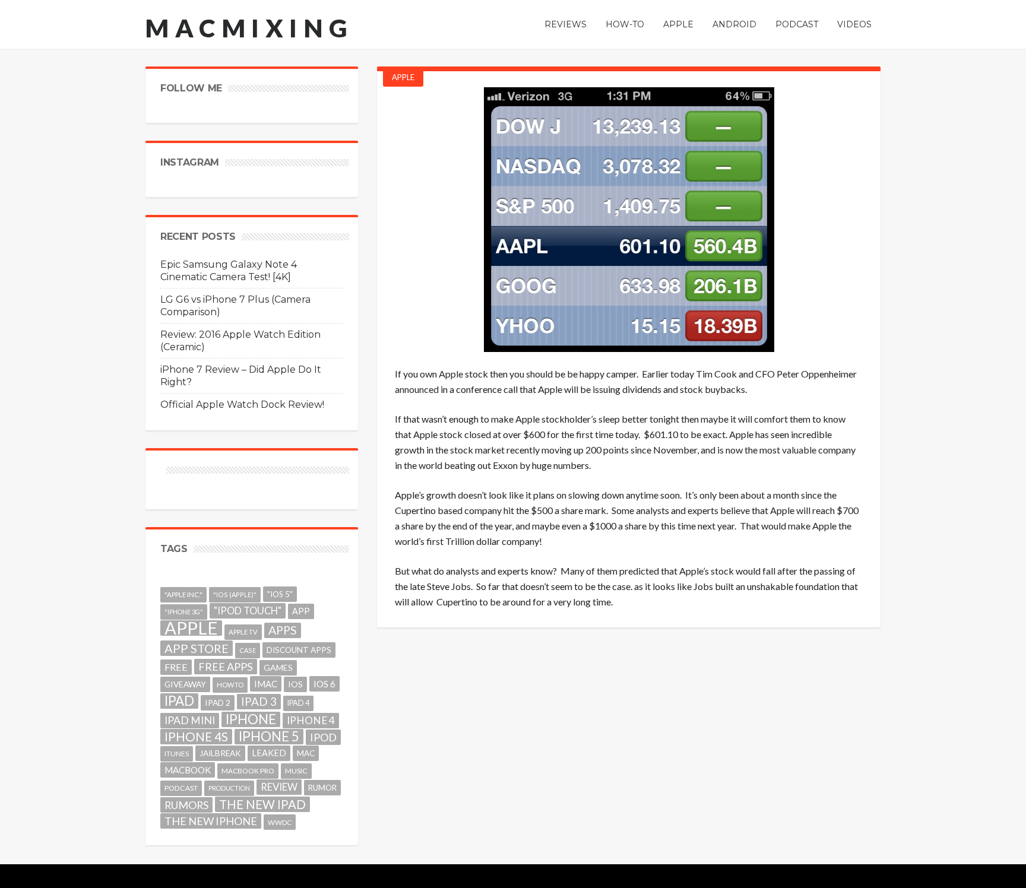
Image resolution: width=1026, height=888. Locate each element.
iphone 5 (269, 736)
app (301, 611)
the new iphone (210, 820)
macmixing (249, 27)
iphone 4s (196, 736)
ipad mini (189, 720)
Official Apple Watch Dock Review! (242, 404)
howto (230, 685)
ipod (323, 737)
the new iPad (262, 804)
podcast (181, 788)
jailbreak (220, 753)
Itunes (176, 753)
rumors (186, 804)
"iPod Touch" (247, 611)
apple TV (243, 632)
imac (265, 683)
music (296, 770)
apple (191, 628)
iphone (251, 719)
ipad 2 (217, 702)
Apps (282, 630)
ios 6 (324, 683)
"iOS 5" (280, 594)
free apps (225, 666)
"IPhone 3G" (183, 612)
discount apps (299, 650)
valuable (799, 449)
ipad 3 (259, 701)
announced (417, 389)
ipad (179, 701)
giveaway (185, 684)
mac (306, 753)
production (229, 788)
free (176, 667)
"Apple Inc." (183, 594)
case (247, 650)
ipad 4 (298, 703)
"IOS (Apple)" (234, 594)
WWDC (280, 822)
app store (196, 648)
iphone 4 (311, 720)
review (279, 787)
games (278, 667)
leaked (269, 753)
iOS (295, 684)
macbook (187, 770)
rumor (322, 787)
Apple (403, 77)
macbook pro (247, 770)
